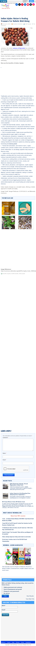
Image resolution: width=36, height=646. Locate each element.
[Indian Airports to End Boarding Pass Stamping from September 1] (5, 496)
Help (13, 642)
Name (4, 453)
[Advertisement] (20, 78)
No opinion (7, 593)
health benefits (14, 273)
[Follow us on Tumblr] (30, 4)
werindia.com (8, 566)
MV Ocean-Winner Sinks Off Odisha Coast (13, 501)
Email (4, 459)
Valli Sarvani (28, 24)
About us (3, 642)
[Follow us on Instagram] (33, 4)
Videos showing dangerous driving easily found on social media (16, 537)
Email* (3, 609)
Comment (5, 437)
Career (8, 642)
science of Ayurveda (19, 48)
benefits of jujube (7, 273)
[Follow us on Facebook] (16, 4)
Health (22, 568)
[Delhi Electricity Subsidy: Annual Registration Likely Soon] (5, 486)
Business (29, 566)
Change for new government (11, 591)
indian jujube (22, 273)
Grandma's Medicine (18, 24)
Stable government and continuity (13, 587)
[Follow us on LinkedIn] (25, 4)
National (23, 566)
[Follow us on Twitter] (19, 4)
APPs (31, 1)
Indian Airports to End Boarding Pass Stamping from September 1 (20, 494)
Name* (3, 605)
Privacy (17, 642)
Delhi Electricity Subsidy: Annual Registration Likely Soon (19, 484)
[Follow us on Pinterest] (22, 4)
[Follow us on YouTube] (28, 4)
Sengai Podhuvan (14, 191)
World (4, 568)
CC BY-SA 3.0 (23, 191)
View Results (30, 596)
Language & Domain (25, 1)
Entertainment (15, 568)
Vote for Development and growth (13, 589)
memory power (13, 143)
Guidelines (28, 642)
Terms (22, 642)
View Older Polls (30, 599)
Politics (8, 568)
